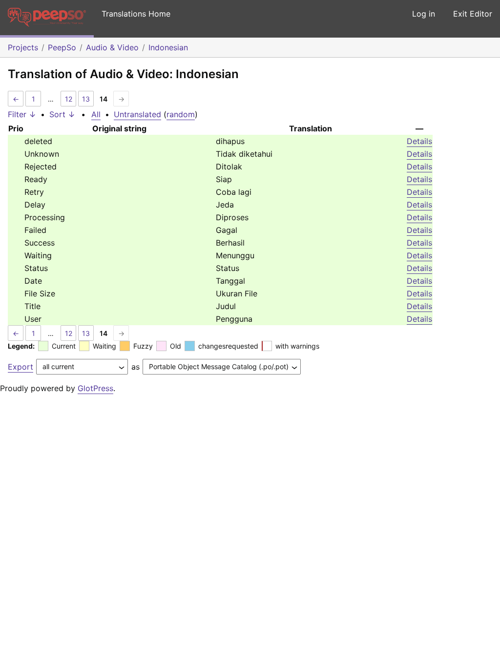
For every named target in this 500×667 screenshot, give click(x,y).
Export (20, 367)
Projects (23, 47)
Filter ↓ (22, 114)
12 (68, 99)
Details (419, 141)
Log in (423, 14)
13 (86, 99)
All (96, 114)
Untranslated (137, 114)
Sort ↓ (62, 114)
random (181, 114)
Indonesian (168, 47)
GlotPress (95, 388)
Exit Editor (472, 14)
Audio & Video (112, 47)
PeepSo (62, 47)
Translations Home (136, 14)
